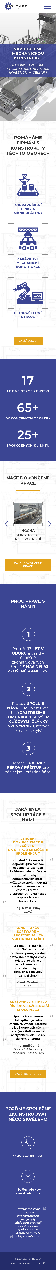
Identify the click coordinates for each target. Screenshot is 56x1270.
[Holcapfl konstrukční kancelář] (17, 6)
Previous (49, 524)
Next (6, 524)
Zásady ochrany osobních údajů (28, 1263)
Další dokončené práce (28, 565)
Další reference (28, 1073)
